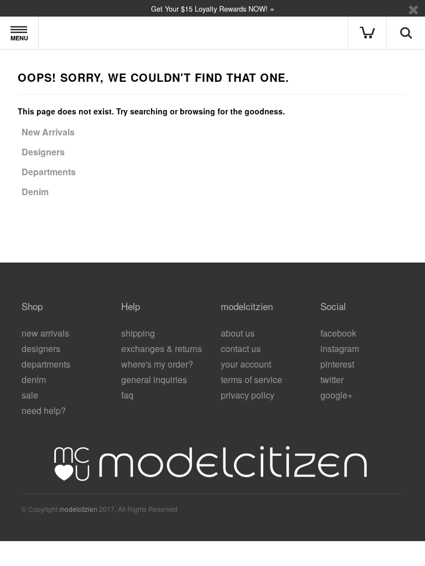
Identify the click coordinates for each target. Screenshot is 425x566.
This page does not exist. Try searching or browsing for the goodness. (151, 111)
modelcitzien (78, 508)
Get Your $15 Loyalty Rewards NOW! (209, 9)
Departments (49, 171)
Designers (43, 151)
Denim (35, 191)
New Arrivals (48, 131)
